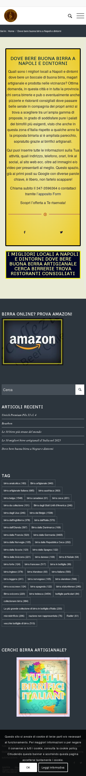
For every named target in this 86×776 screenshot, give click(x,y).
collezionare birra (16, 601)
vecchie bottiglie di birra (19, 623)
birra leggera (14, 579)
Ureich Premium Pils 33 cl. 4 (19, 415)
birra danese (45, 557)
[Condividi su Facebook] (24, 232)
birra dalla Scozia (16, 549)
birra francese (35, 564)
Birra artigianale (41, 483)
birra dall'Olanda (15, 527)
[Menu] (78, 15)
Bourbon (7, 423)
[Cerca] (68, 15)
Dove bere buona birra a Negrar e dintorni (27, 448)
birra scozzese (15, 586)
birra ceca (60, 498)
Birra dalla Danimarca (46, 527)
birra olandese (66, 579)
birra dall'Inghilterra (17, 520)
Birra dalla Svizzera (17, 557)
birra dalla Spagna (45, 549)
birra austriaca (49, 490)
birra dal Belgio (41, 512)
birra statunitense (68, 586)
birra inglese (13, 571)
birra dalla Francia (16, 534)
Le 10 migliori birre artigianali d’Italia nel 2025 (31, 440)
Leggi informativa (53, 767)
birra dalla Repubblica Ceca (53, 542)
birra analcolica (15, 483)
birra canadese (37, 498)
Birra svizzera (14, 593)
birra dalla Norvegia (17, 542)
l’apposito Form (49, 193)
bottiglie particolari (67, 593)
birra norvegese (39, 579)
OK (28, 767)
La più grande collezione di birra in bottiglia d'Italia (33, 608)
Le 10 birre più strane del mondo (21, 431)
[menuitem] (68, 15)
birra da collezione (17, 505)
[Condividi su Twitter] (61, 232)
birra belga (13, 498)
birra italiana (61, 571)
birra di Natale (69, 557)
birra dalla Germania (48, 534)
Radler (73, 615)
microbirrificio (14, 615)
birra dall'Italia (44, 520)
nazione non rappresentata (45, 615)
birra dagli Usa (15, 512)
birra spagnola (41, 586)
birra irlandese (37, 571)
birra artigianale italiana (19, 490)
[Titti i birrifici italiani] (43, 687)
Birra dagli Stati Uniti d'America (53, 505)
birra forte (12, 564)
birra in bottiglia (60, 564)
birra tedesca (40, 593)
